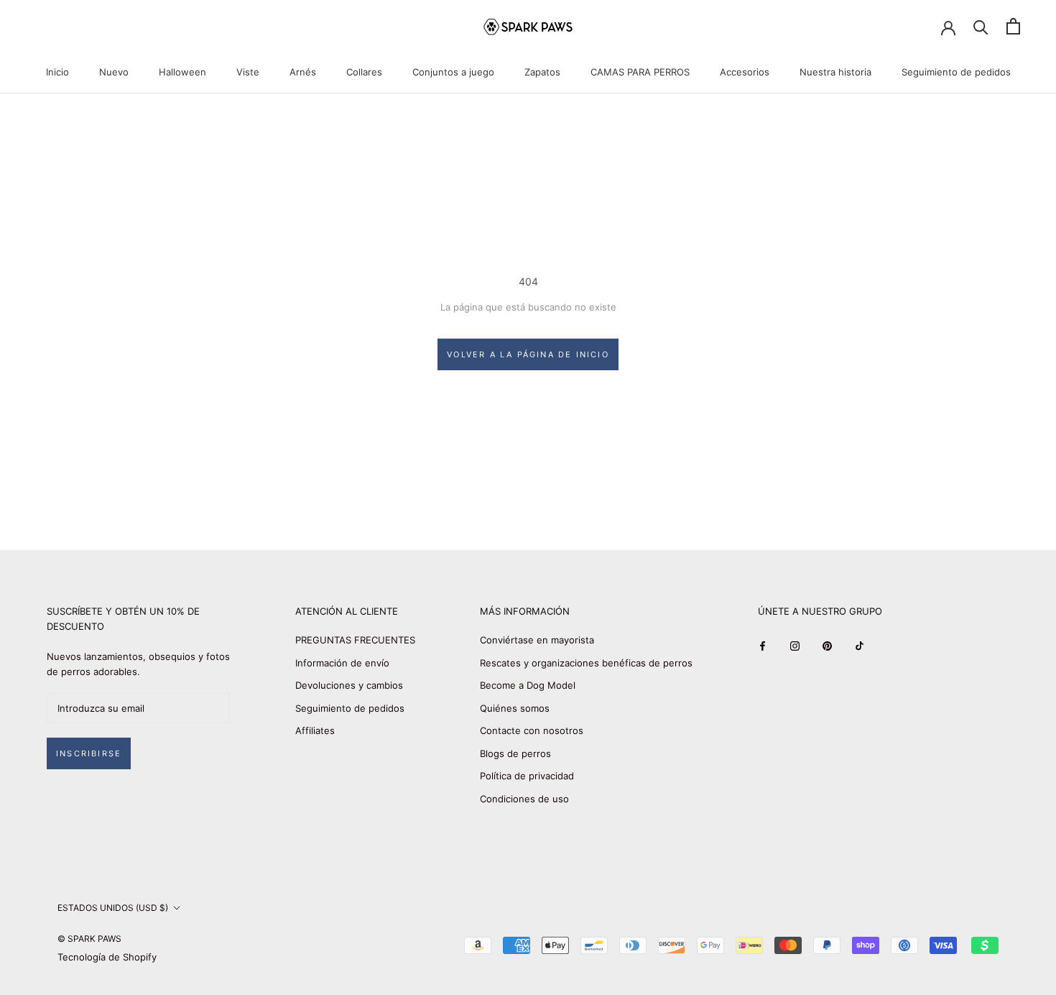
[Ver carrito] (1013, 26)
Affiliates (315, 730)
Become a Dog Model (527, 685)
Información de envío (342, 663)
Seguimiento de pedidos (956, 72)
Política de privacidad (527, 775)
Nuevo (114, 72)
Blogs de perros (515, 753)
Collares (364, 72)
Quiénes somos (515, 708)
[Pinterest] (827, 645)
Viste (247, 72)
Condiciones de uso (524, 798)
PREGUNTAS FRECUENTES (355, 640)
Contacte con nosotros (531, 730)
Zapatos (542, 72)
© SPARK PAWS (89, 938)
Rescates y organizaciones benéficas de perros (586, 663)
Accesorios (744, 72)
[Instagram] (795, 645)
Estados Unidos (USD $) (112, 907)
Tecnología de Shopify (107, 957)
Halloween (182, 72)
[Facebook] (762, 645)
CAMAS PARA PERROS (640, 72)
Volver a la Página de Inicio (528, 354)
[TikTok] (859, 645)
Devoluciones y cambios (349, 685)
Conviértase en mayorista (537, 640)
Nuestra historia (835, 72)
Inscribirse (88, 753)
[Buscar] (980, 26)
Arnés (303, 72)
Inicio (57, 72)
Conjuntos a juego (453, 72)
